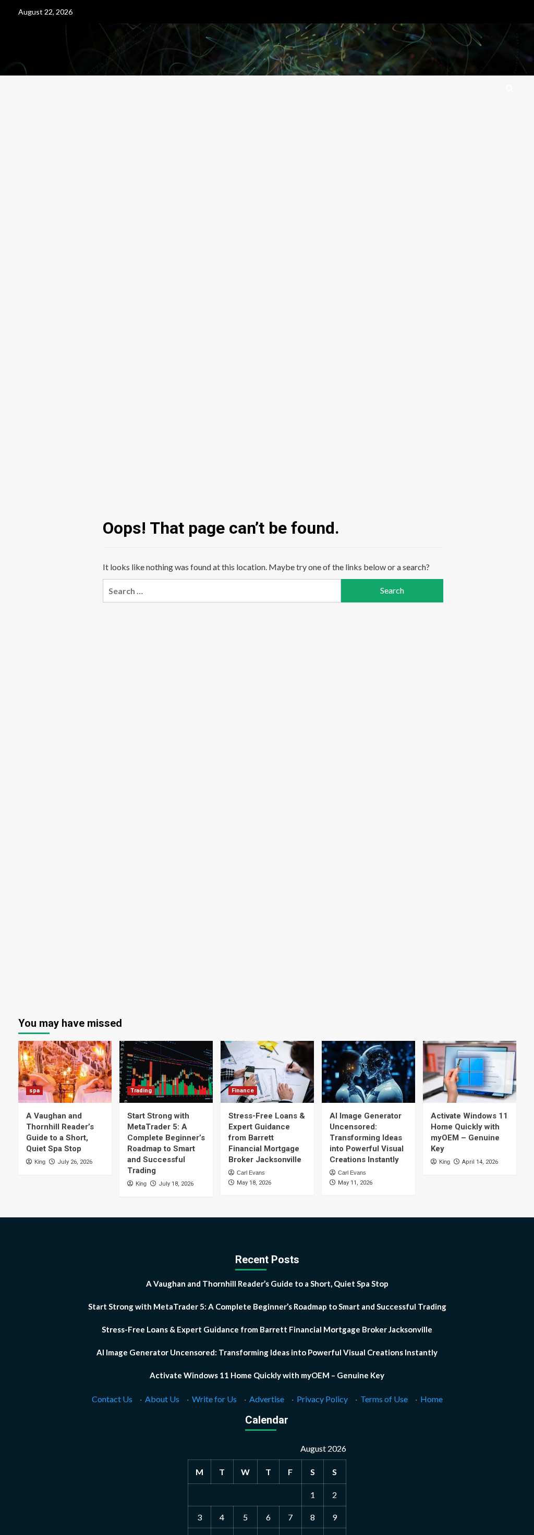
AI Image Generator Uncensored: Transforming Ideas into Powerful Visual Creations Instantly (367, 1137)
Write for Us (214, 1399)
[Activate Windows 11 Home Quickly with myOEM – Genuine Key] (469, 1072)
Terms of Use (384, 1399)
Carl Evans (251, 1172)
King (39, 1162)
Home (431, 1399)
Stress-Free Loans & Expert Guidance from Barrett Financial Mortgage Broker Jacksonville (266, 1137)
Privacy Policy (322, 1399)
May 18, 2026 (254, 1182)
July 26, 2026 (74, 1162)
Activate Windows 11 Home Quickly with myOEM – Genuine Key (267, 1375)
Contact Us (112, 1399)
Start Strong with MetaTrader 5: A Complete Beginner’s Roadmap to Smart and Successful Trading (267, 1306)
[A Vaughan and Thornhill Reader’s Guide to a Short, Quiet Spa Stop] (65, 1072)
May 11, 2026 (355, 1182)
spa (34, 1090)
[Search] (509, 89)
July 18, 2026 (176, 1183)
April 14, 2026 (480, 1162)
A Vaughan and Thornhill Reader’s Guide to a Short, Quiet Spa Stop (267, 1283)
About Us (162, 1399)
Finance (243, 1090)
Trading (141, 1090)
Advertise (266, 1399)
